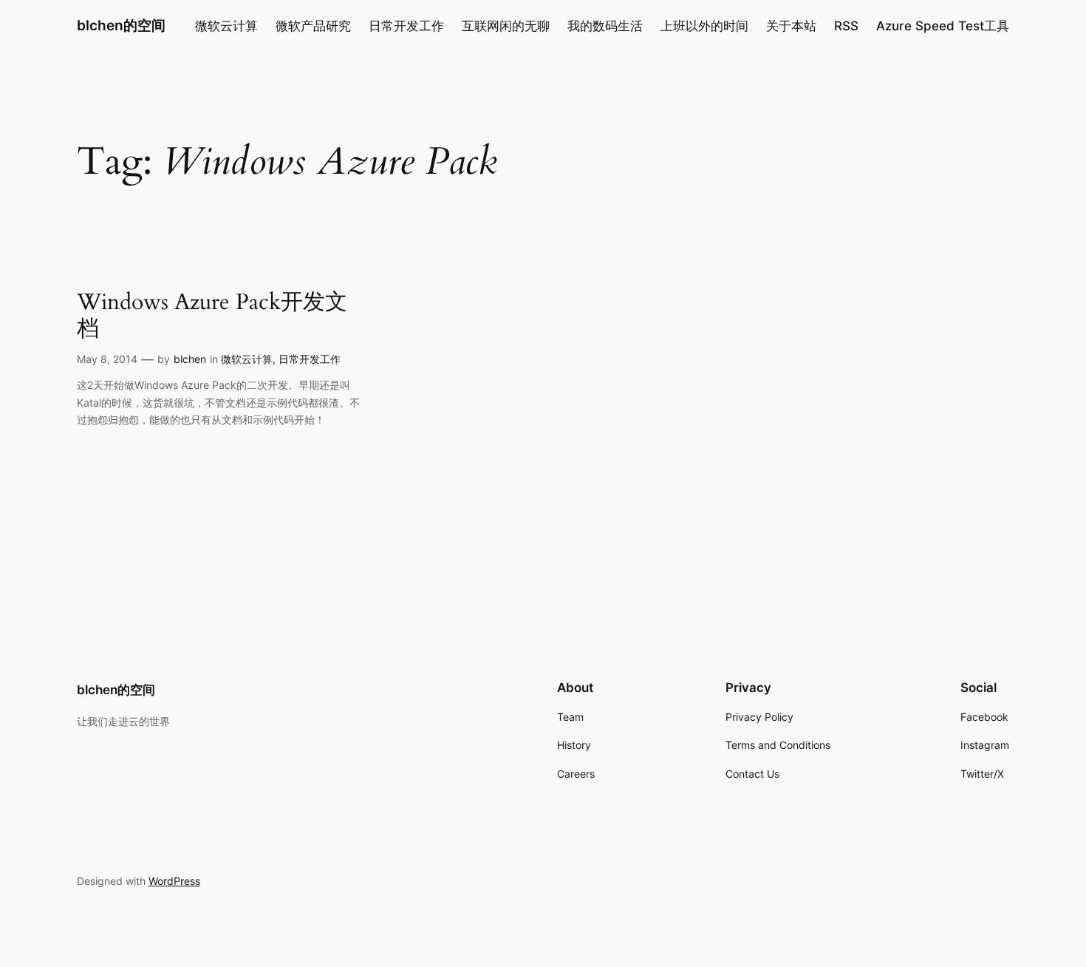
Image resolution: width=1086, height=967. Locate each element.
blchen (190, 359)
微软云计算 (247, 359)
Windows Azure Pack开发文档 (212, 316)
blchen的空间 (121, 25)
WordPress (174, 881)
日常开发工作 (310, 359)
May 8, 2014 (107, 359)
